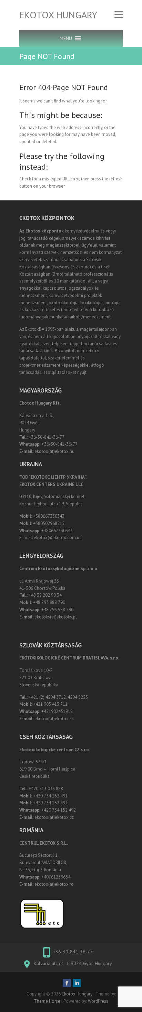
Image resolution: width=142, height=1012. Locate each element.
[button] (66, 38)
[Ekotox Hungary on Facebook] (67, 983)
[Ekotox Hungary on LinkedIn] (77, 983)
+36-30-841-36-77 (73, 952)
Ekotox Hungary (58, 15)
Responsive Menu (118, 15)
